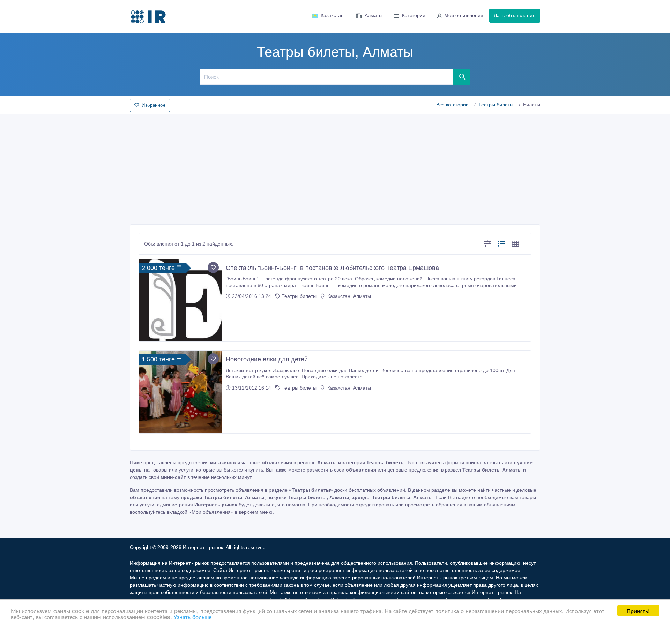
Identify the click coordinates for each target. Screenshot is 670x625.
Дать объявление (515, 15)
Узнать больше (192, 616)
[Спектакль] (180, 300)
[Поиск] (462, 77)
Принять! (638, 610)
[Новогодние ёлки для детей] (180, 392)
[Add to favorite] (213, 267)
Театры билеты (495, 104)
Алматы (373, 15)
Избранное (153, 105)
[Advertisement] (335, 167)
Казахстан (332, 15)
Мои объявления (463, 15)
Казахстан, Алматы (348, 296)
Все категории (452, 104)
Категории (413, 15)
